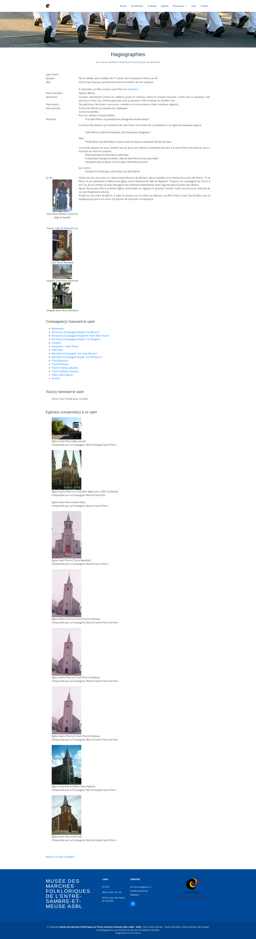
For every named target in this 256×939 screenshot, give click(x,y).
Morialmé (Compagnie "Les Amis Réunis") (74, 353)
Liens (193, 6)
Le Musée (152, 6)
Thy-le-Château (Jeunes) (65, 367)
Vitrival (55, 378)
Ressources (178, 6)
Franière (56, 342)
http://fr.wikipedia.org (66, 228)
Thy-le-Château (60, 364)
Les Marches (137, 6)
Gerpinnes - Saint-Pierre (65, 346)
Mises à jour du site (112, 892)
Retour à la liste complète (60, 856)
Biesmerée (58, 328)
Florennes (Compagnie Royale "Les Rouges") (76, 339)
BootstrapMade (134, 933)
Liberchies (57, 350)
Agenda (164, 6)
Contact (204, 6)
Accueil (123, 6)
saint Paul (133, 89)
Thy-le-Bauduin (60, 360)
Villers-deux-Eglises (62, 374)
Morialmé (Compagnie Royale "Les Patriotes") (77, 357)
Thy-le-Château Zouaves (65, 371)
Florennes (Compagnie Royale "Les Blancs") (76, 332)
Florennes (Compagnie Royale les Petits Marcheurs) (80, 335)
